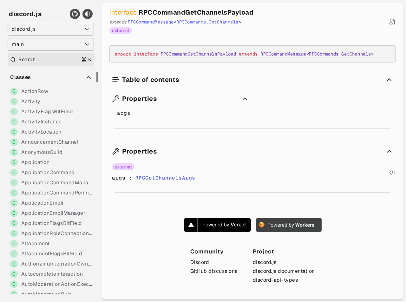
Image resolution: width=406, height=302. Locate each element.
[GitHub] (75, 14)
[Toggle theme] (87, 14)
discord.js (25, 14)
